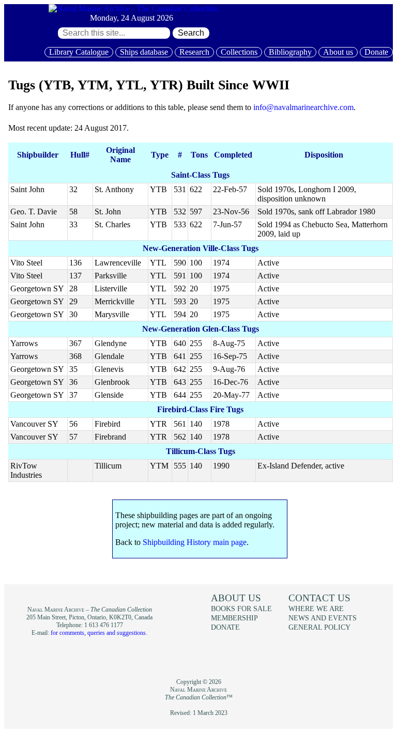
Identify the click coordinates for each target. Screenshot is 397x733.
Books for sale (241, 608)
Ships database (144, 52)
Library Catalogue (79, 52)
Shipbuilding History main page (195, 542)
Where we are (316, 608)
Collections (239, 52)
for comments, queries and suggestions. (99, 632)
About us (338, 52)
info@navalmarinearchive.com (303, 107)
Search (191, 32)
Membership (234, 618)
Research (194, 52)
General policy (319, 627)
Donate (376, 52)
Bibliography (290, 52)
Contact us (319, 597)
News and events (322, 618)
